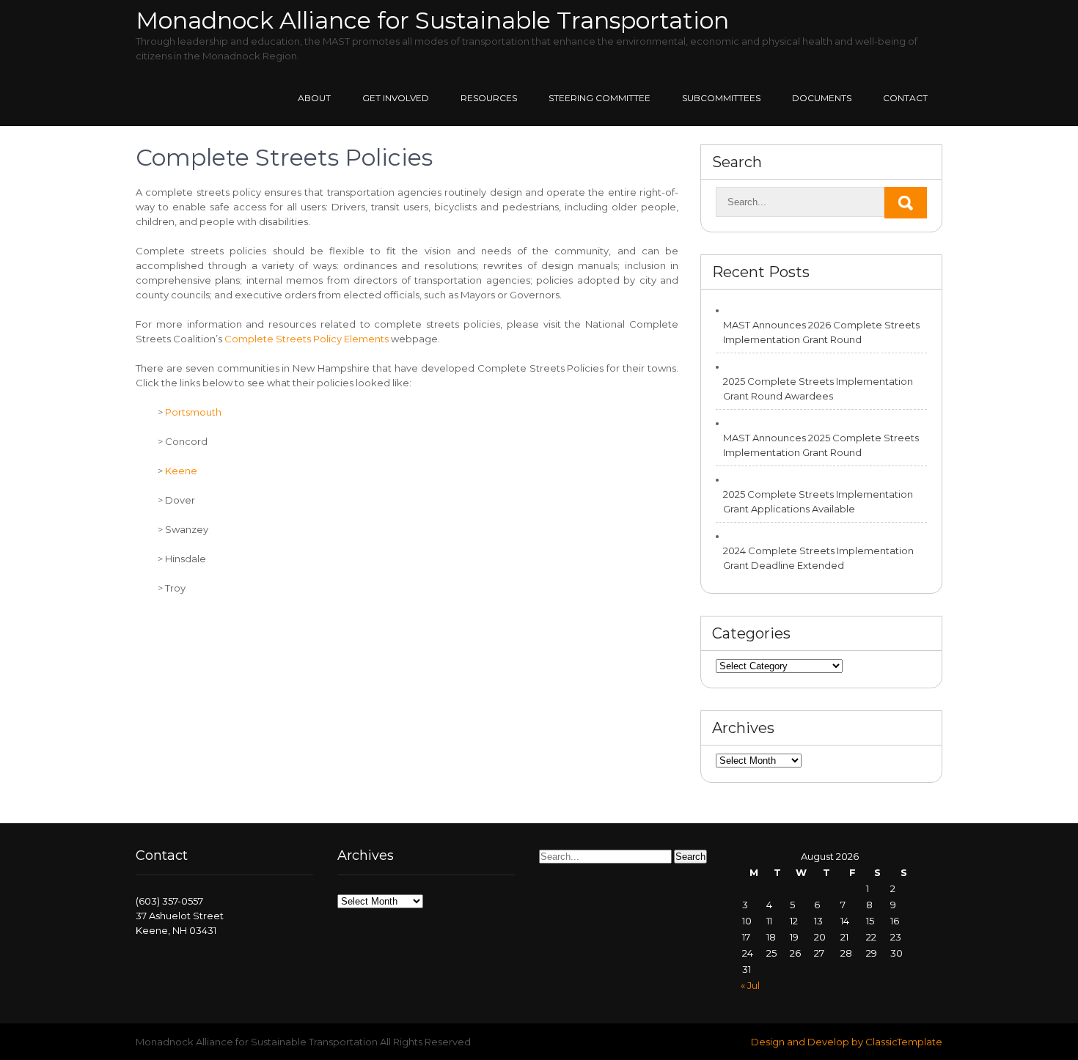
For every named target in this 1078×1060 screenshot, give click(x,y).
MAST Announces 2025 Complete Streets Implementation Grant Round (821, 445)
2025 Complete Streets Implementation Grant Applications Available (818, 501)
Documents (821, 97)
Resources (489, 97)
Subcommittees (721, 97)
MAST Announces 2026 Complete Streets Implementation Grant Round (821, 332)
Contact (905, 97)
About (314, 97)
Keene (180, 470)
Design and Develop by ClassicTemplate (846, 1042)
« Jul (750, 985)
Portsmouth (193, 412)
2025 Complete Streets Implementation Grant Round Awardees (818, 388)
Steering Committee (599, 97)
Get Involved (395, 97)
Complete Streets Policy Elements (306, 339)
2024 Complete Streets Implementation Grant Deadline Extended (818, 558)
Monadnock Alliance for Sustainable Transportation (432, 20)
